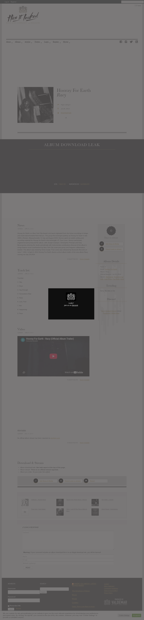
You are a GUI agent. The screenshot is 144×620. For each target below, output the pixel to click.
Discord (75, 305)
